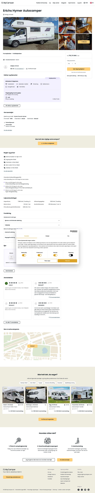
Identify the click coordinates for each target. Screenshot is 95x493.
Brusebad (60, 383)
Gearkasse (30, 118)
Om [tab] (68, 235)
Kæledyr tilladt (23, 383)
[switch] (40, 255)
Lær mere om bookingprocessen (78, 72)
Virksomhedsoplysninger (45, 489)
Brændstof (18, 118)
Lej (50, 3)
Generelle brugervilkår (20, 489)
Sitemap (55, 489)
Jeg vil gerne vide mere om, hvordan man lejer (39, 460)
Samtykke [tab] (26, 235)
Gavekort (50, 476)
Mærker (62, 483)
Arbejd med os (52, 474)
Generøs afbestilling (50, 383)
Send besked (9, 271)
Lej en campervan (65, 481)
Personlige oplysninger (32, 489)
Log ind (79, 3)
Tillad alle (67, 260)
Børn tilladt (33, 383)
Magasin (63, 3)
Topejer (40, 383)
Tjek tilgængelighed (78, 69)
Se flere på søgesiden (47, 419)
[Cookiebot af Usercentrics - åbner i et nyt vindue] (71, 231)
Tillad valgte (47, 260)
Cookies (50, 479)
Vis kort (32, 346)
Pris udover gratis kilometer (12, 207)
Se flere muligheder (48, 143)
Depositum (7, 201)
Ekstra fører (7, 204)
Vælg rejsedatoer (71, 60)
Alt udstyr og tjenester (12, 105)
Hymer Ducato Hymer (20, 116)
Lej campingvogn (65, 479)
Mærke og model (8, 116)
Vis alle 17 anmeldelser (12, 322)
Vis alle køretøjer (65, 460)
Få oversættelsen (55, 297)
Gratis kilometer (39, 204)
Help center (56, 3)
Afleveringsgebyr (39, 201)
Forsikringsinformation (66, 472)
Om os (49, 472)
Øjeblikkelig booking (70, 383)
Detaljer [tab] (47, 235)
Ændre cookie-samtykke (64, 489)
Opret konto (71, 3)
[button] (86, 3)
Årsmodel (6, 118)
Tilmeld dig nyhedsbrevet (13, 477)
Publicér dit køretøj (41, 3)
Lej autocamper (64, 476)
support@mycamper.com (85, 474)
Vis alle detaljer (8, 130)
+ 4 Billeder (84, 42)
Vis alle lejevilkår (8, 171)
